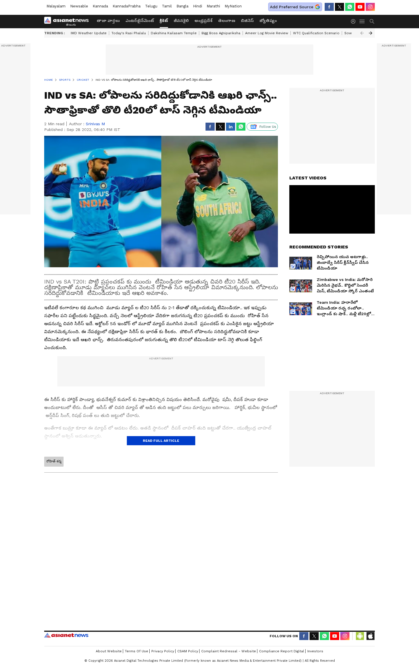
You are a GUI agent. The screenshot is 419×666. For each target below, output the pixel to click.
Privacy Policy (162, 658)
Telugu (151, 6)
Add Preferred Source (291, 7)
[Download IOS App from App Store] (370, 643)
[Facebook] (329, 7)
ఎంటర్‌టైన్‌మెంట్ (139, 20)
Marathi (213, 6)
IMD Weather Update (89, 33)
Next (370, 33)
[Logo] (68, 21)
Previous (362, 33)
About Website (109, 658)
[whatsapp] (349, 7)
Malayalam (56, 6)
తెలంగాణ (226, 20)
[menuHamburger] (362, 21)
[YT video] (360, 7)
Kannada (100, 6)
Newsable (79, 6)
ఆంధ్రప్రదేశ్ (203, 20)
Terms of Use (136, 658)
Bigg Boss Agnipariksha (221, 33)
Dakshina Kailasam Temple (174, 33)
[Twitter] (339, 7)
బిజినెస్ (247, 20)
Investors (315, 658)
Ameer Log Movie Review (266, 33)
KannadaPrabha (127, 6)
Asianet (66, 642)
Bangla (182, 6)
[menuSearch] (372, 21)
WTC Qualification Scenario (316, 33)
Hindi (197, 6)
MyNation (233, 6)
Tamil (167, 6)
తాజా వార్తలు (108, 20)
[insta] (370, 7)
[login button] (354, 21)
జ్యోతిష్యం (268, 20)
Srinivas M (95, 124)
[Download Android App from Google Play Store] (360, 643)
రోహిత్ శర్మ (53, 461)
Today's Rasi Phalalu (128, 33)
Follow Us (267, 127)
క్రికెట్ (164, 20)
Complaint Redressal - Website (228, 658)
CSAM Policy (187, 658)
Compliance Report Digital (281, 658)
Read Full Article (161, 441)
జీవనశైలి (181, 20)
